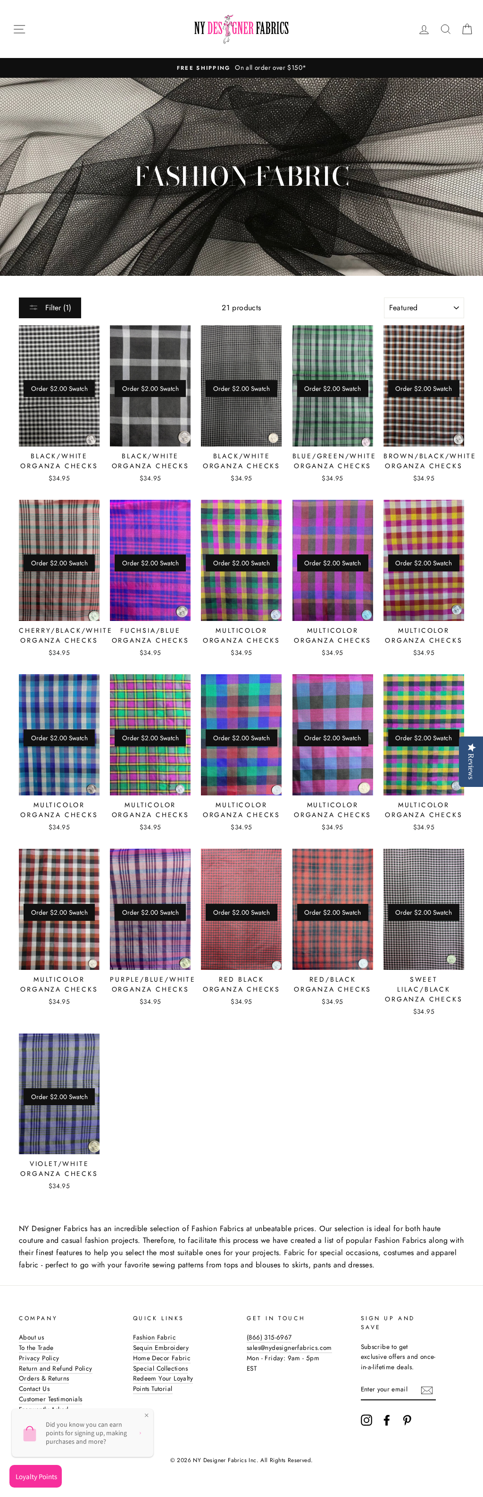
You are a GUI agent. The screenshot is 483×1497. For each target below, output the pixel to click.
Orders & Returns (44, 1378)
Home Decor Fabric (162, 1358)
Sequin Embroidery (161, 1347)
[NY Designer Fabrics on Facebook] (386, 1420)
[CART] (467, 29)
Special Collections (160, 1368)
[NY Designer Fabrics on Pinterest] (407, 1420)
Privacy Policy (39, 1358)
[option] (241, 68)
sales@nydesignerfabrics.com (289, 1347)
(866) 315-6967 (269, 1337)
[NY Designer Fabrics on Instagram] (366, 1420)
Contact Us (34, 1388)
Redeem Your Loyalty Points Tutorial (163, 1383)
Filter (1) (57, 307)
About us (31, 1337)
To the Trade (36, 1347)
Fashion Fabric (154, 1337)
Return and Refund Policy (55, 1368)
